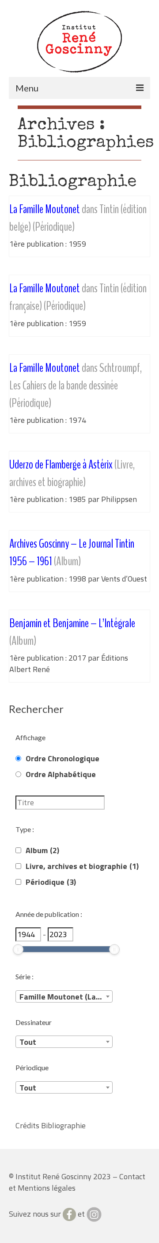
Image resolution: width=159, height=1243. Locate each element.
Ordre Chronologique (62, 758)
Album (42, 850)
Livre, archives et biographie (82, 866)
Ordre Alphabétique (61, 774)
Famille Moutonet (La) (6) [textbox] (65, 997)
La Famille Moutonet (75, 385)
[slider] (18, 949)
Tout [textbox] (27, 1042)
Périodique (51, 882)
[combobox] (64, 996)
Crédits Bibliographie (50, 1125)
